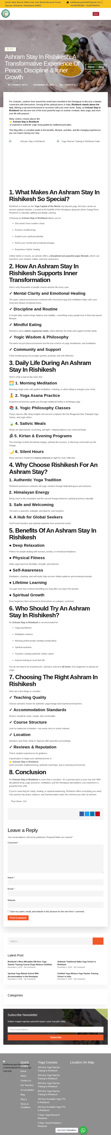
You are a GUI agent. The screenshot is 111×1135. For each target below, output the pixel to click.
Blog (10, 49)
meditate (75, 110)
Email (11, 889)
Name (11, 877)
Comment (13, 842)
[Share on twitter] (87, 814)
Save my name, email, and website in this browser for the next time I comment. (47, 911)
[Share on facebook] (81, 814)
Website (11, 900)
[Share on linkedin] (92, 814)
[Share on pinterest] (97, 814)
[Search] (98, 941)
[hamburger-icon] (96, 14)
